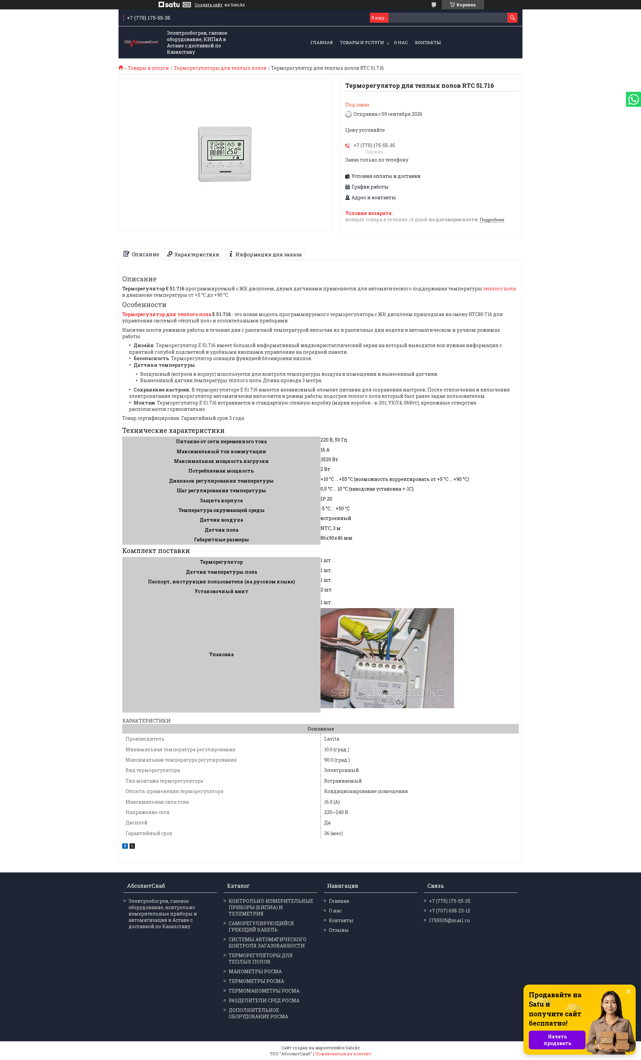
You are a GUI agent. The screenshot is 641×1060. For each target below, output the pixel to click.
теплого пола (499, 288)
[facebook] (125, 847)
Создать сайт (209, 4)
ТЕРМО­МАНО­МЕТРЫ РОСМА (264, 991)
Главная (321, 42)
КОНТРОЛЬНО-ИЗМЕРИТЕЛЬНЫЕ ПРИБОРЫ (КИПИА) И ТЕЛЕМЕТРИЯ (271, 907)
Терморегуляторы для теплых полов (220, 68)
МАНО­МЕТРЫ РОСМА (255, 971)
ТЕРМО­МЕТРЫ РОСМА (256, 981)
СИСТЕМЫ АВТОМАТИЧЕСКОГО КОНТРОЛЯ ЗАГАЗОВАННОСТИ (267, 942)
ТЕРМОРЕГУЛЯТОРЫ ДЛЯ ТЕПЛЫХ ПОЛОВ (261, 958)
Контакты (428, 42)
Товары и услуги (362, 42)
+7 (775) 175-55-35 (449, 901)
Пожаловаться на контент (343, 1053)
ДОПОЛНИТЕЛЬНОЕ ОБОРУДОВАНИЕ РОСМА (258, 1013)
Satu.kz (353, 1047)
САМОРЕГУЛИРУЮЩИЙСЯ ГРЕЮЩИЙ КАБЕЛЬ (261, 926)
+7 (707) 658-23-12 (449, 910)
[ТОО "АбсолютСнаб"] (144, 42)
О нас (401, 42)
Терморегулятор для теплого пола (166, 314)
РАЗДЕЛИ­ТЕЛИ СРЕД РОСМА (264, 1000)
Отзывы (339, 930)
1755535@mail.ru (449, 920)
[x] (132, 847)
